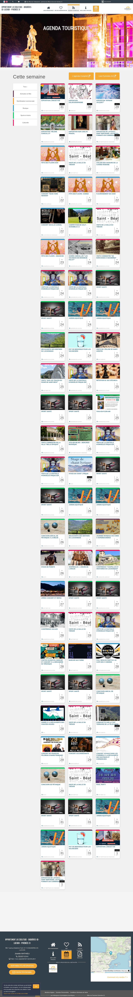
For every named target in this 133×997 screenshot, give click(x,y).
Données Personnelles (62, 992)
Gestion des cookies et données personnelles (16, 993)
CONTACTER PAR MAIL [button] (23, 972)
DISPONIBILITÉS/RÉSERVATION (22, 966)
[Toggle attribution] (128, 970)
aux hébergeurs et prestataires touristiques (63, 995)
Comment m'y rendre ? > (117, 977)
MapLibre (124, 971)
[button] (52, 98)
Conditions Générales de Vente (79, 992)
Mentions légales (49, 992)
